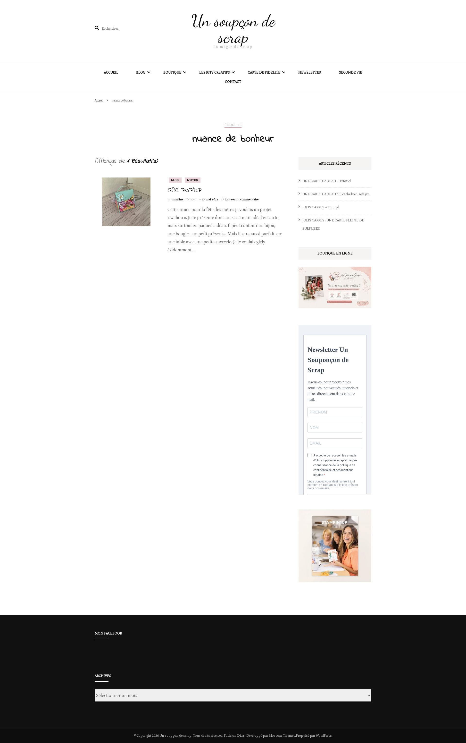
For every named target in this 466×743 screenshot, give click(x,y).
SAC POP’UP (184, 190)
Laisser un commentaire (241, 199)
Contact (233, 82)
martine (177, 199)
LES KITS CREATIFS (214, 72)
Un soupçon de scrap (233, 29)
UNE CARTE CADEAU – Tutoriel (326, 181)
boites (192, 180)
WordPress (324, 736)
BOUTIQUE (172, 72)
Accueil (111, 72)
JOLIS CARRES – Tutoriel (320, 207)
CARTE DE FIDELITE (264, 72)
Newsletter (309, 72)
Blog (140, 72)
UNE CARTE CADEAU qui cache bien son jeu (335, 194)
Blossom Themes (282, 736)
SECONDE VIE (350, 72)
